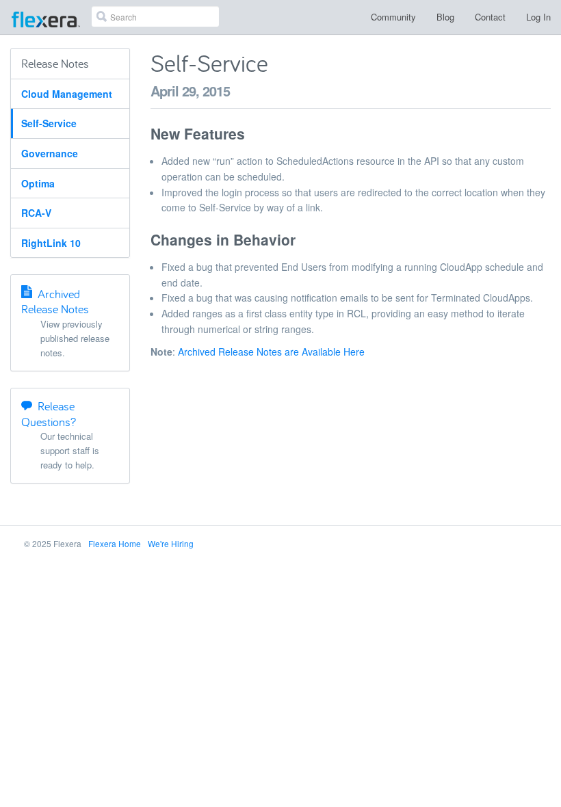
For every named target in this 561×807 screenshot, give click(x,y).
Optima (38, 183)
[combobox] (155, 16)
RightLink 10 (51, 243)
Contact (490, 16)
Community (393, 16)
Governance (49, 153)
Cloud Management (66, 94)
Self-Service (49, 123)
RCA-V (36, 213)
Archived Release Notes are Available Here (271, 351)
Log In (538, 16)
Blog (445, 16)
